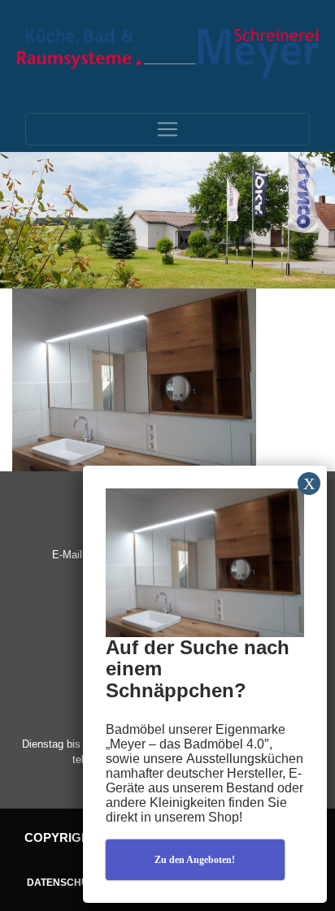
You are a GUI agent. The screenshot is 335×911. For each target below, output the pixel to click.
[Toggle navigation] (167, 129)
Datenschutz (63, 882)
